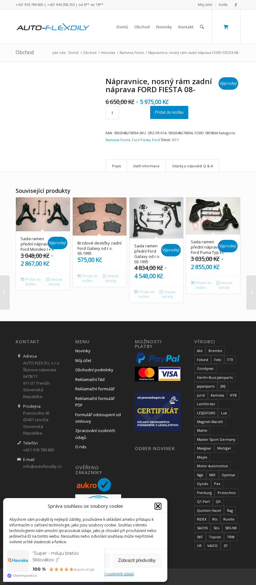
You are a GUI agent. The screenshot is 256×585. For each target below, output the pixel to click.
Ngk (200, 475)
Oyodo (202, 483)
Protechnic (227, 492)
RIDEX (201, 519)
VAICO (212, 545)
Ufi (199, 545)
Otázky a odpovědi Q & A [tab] (192, 166)
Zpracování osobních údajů (109, 574)
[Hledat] (202, 27)
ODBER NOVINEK (155, 448)
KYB (233, 395)
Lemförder (206, 404)
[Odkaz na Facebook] (235, 4)
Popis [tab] (116, 166)
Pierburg (204, 492)
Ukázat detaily (55, 281)
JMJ (222, 386)
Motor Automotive (212, 466)
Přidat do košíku (169, 112)
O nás (80, 446)
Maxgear (204, 448)
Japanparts (205, 386)
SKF (200, 537)
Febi (217, 359)
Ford (156, 139)
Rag (230, 510)
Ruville (228, 519)
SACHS (202, 528)
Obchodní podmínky (94, 370)
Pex (217, 483)
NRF (212, 475)
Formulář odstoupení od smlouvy (98, 418)
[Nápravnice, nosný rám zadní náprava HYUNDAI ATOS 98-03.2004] (251, 292)
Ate (200, 350)
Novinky (83, 351)
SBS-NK (231, 528)
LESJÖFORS (206, 413)
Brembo (215, 350)
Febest (202, 359)
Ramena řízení (118, 139)
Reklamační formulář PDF (95, 402)
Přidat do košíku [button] (32, 281)
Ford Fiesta (141, 139)
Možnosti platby (148, 344)
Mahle (202, 430)
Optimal (228, 475)
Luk (224, 413)
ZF (226, 545)
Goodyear (205, 368)
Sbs (216, 528)
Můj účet (205, 4)
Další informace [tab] (146, 166)
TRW (230, 537)
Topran (215, 537)
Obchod (25, 52)
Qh (218, 501)
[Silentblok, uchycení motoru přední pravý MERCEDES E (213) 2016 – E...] (5, 292)
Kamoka (217, 395)
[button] (158, 506)
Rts (214, 519)
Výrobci (204, 341)
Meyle (202, 457)
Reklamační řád (90, 379)
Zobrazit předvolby (137, 560)
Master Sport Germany (216, 439)
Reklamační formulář (95, 389)
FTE (230, 359)
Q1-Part (203, 501)
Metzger (224, 448)
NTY (175, 139)
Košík (223, 4)
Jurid (201, 395)
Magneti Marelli (210, 421)
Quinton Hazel (209, 510)
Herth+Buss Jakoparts (215, 377)
